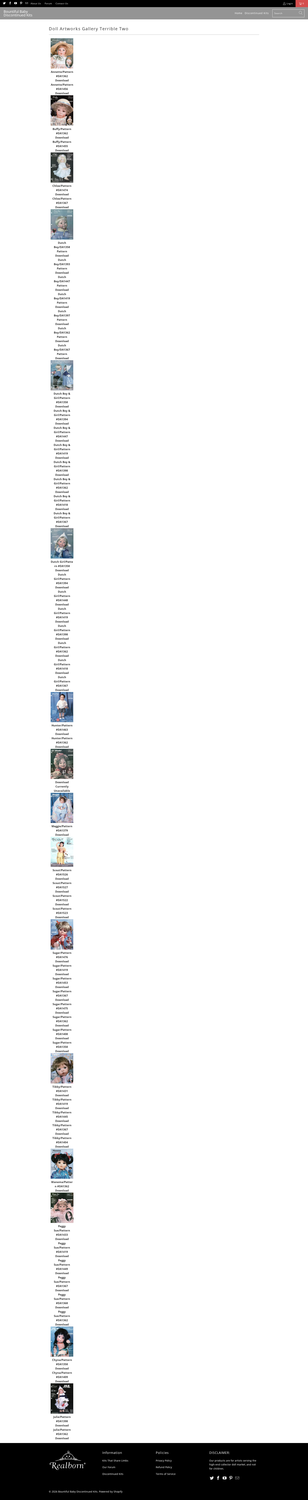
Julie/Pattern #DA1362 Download (62, 1434)
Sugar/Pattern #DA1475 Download (62, 1008)
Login (290, 3)
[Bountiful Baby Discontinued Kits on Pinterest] (20, 3)
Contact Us (62, 3)
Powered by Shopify (110, 1491)
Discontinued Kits (112, 1474)
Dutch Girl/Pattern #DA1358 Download (62, 566)
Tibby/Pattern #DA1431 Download (61, 1091)
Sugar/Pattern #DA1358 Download (62, 1047)
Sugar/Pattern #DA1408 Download (62, 1034)
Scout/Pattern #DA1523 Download (62, 913)
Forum (48, 3)
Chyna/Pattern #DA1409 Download (62, 1377)
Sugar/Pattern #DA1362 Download (62, 1021)
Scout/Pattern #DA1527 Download (62, 887)
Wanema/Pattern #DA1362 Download (62, 1186)
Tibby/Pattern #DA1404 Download (61, 1142)
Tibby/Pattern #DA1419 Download (61, 1104)
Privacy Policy (164, 1460)
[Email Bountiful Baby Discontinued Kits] (26, 3)
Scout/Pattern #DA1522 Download (62, 900)
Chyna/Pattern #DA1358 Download (62, 1364)
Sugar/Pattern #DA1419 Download (62, 970)
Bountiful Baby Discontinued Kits (77, 1491)
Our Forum (108, 1467)
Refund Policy (164, 1467)
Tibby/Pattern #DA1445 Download (61, 1117)
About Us (36, 3)
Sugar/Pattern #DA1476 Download (62, 957)
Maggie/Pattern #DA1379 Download (62, 830)
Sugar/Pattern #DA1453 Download (62, 983)
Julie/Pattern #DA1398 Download (62, 1421)
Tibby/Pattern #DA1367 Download (61, 1129)
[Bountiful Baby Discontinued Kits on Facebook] (9, 3)
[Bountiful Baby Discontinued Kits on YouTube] (15, 3)
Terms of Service (166, 1474)
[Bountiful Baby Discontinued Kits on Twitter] (4, 3)
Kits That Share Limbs (115, 1460)
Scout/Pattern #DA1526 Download (62, 874)
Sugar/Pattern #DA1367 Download (62, 995)
